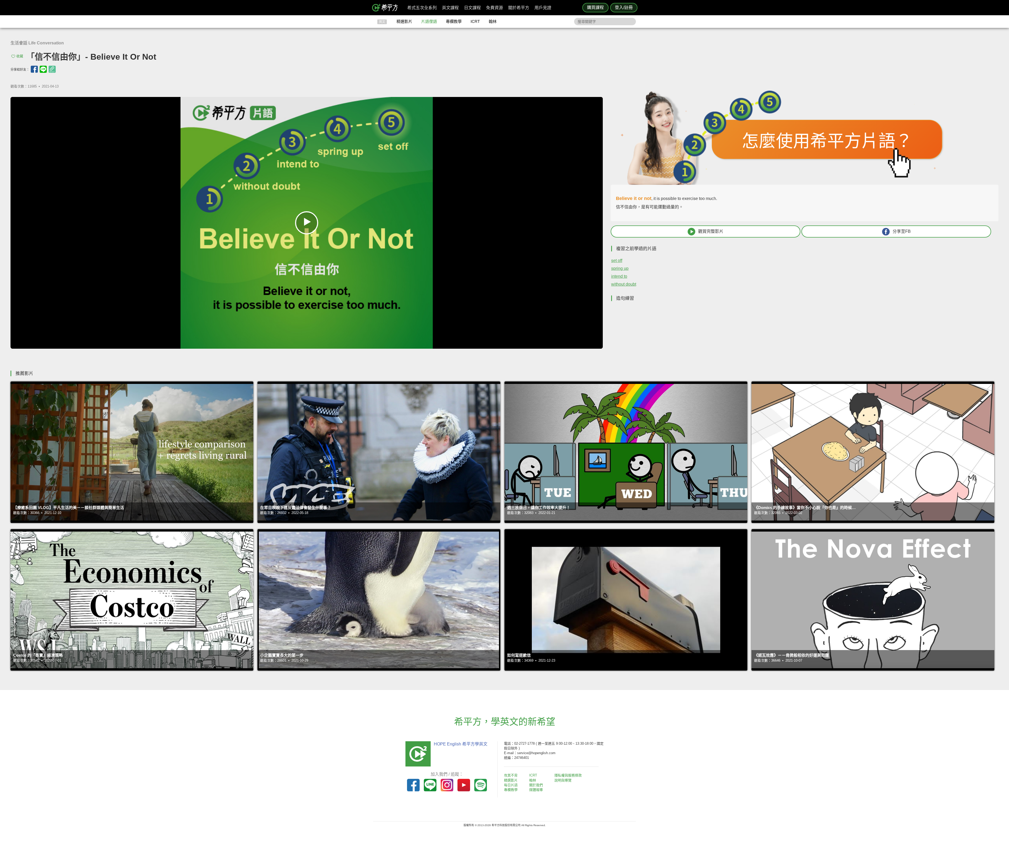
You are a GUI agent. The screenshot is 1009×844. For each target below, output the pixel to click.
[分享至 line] (43, 69)
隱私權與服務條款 (568, 775)
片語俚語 (429, 21)
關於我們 (536, 785)
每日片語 (511, 785)
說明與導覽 (563, 780)
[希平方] (387, 7)
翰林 (493, 21)
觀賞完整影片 (710, 231)
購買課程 (595, 7)
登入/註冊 (624, 7)
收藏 (19, 56)
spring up (620, 268)
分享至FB (902, 231)
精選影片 (404, 21)
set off (616, 260)
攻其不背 (511, 775)
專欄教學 (454, 21)
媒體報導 (536, 790)
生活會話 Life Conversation (37, 43)
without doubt (623, 284)
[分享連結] (52, 69)
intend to (619, 276)
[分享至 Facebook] (34, 69)
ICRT (475, 21)
